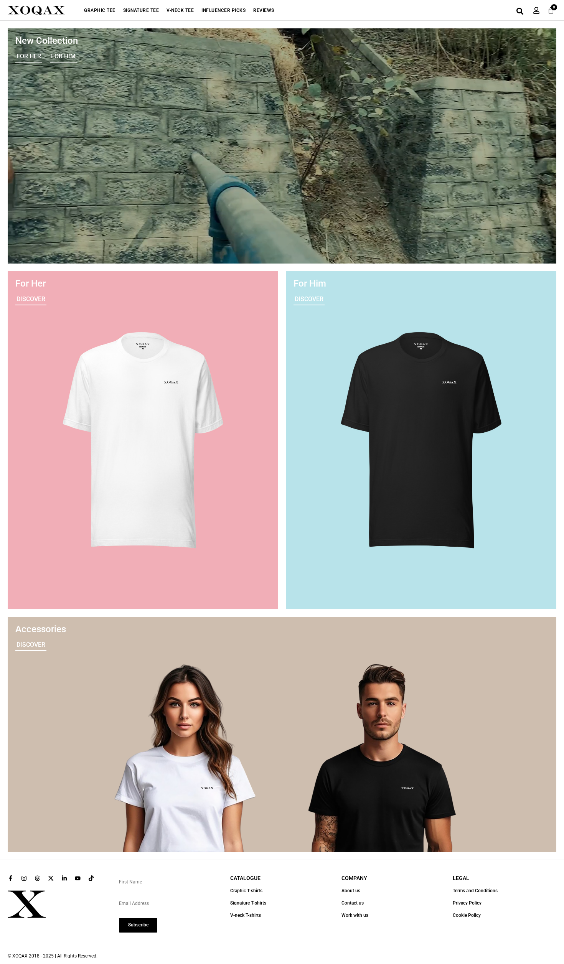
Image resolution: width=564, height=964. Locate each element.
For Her (28, 56)
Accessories (40, 629)
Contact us (352, 903)
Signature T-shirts (248, 903)
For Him (63, 56)
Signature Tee (141, 10)
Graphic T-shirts (246, 890)
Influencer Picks (223, 10)
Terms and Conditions (475, 890)
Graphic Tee (99, 10)
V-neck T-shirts (245, 915)
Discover (30, 299)
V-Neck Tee (180, 10)
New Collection (46, 40)
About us (350, 890)
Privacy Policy (467, 903)
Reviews (263, 10)
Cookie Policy (467, 915)
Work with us (354, 915)
